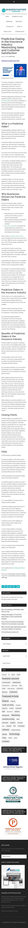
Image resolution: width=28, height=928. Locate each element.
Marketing (16, 715)
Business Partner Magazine (14, 10)
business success (10, 678)
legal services (9, 711)
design (3, 688)
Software (23, 574)
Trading (4, 738)
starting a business (15, 730)
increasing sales (5, 100)
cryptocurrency (16, 682)
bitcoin (13, 674)
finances (13, 701)
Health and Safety (8, 705)
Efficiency (4, 692)
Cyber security (14, 685)
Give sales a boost (10, 226)
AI (8, 674)
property (12, 722)
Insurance (18, 574)
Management (5, 715)
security (9, 726)
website (15, 737)
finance (5, 701)
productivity (5, 722)
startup (4, 734)
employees (13, 692)
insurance (18, 575)
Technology (4, 577)
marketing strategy (8, 719)
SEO (14, 726)
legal (3, 711)
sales (3, 726)
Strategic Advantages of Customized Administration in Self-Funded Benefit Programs (11, 617)
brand (18, 674)
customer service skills (16, 236)
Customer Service (5, 685)
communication (12, 575)
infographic (18, 705)
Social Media (21, 726)
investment (18, 708)
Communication (11, 574)
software (23, 575)
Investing (11, 708)
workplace (5, 741)
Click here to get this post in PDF (10, 61)
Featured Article (10, 696)
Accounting (4, 674)
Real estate (20, 722)
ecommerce (20, 688)
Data (20, 685)
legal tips (17, 711)
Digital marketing (11, 688)
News (18, 719)
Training (10, 737)
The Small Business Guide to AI (10, 632)
